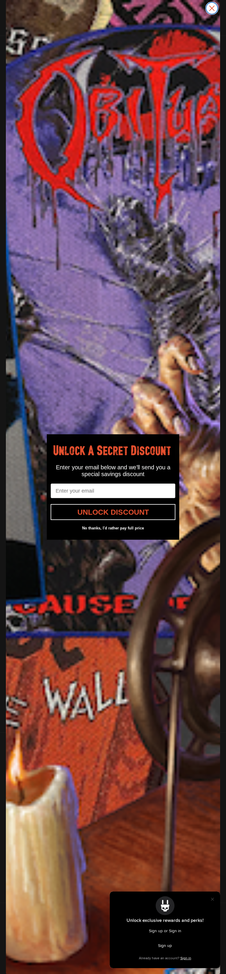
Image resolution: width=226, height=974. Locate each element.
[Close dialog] (212, 8)
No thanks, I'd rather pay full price (113, 528)
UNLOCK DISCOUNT (113, 512)
